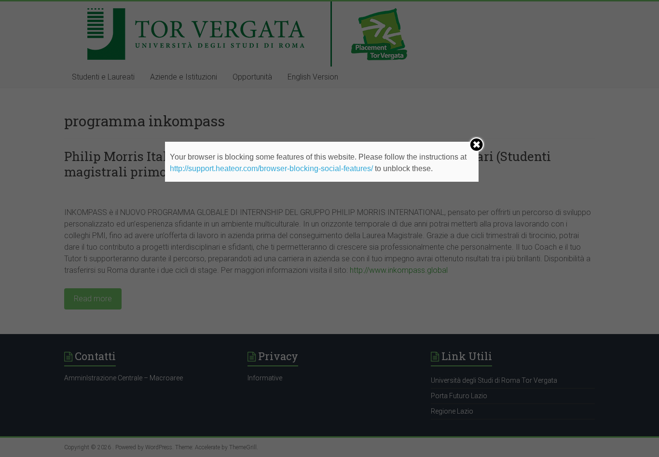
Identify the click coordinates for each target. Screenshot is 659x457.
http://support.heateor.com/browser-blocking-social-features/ (271, 168)
